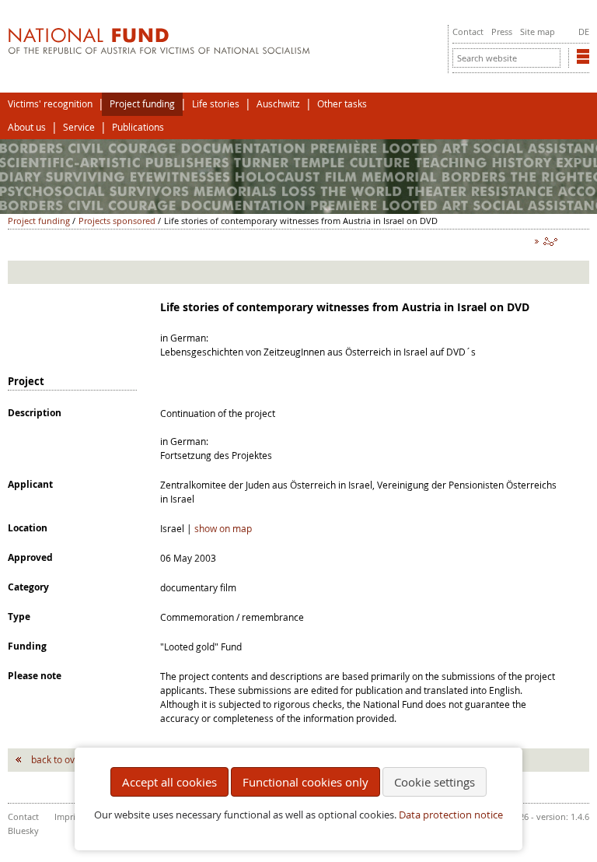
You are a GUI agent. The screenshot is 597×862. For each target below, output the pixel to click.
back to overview (67, 759)
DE (583, 31)
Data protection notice (451, 815)
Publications (138, 127)
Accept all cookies (169, 782)
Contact (468, 31)
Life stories (215, 104)
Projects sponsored (117, 220)
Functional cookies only (305, 782)
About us (27, 127)
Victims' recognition (50, 104)
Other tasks (342, 104)
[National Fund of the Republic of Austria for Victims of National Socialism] (159, 50)
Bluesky (23, 830)
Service (79, 127)
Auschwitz (278, 104)
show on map (223, 528)
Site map (537, 31)
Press (501, 31)
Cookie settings (434, 782)
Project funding (142, 104)
